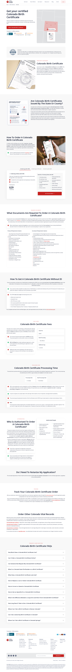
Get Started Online (49, 193)
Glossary (30, 642)
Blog (52, 1)
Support (61, 642)
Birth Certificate (12, 4)
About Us (30, 648)
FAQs (29, 640)
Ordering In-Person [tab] (36, 169)
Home (7, 4)
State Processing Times (33, 645)
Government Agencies (43, 642)
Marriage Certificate (22, 642)
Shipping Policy (53, 646)
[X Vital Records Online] (13, 655)
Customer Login (62, 640)
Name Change (47, 241)
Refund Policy (52, 643)
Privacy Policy (52, 648)
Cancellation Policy (53, 645)
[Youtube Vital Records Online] (15, 655)
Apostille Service (22, 646)
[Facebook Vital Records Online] (9, 655)
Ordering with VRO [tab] (25, 169)
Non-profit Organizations (43, 643)
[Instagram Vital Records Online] (11, 655)
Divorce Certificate (22, 645)
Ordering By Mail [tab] (47, 169)
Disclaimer (52, 649)
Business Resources (42, 640)
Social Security (36, 257)
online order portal (50, 495)
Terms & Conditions (53, 640)
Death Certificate (22, 643)
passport (18, 220)
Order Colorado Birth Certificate (15, 27)
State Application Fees (32, 643)
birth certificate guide (50, 309)
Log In (63, 1)
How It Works (33, 1)
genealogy (27, 152)
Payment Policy (53, 642)
